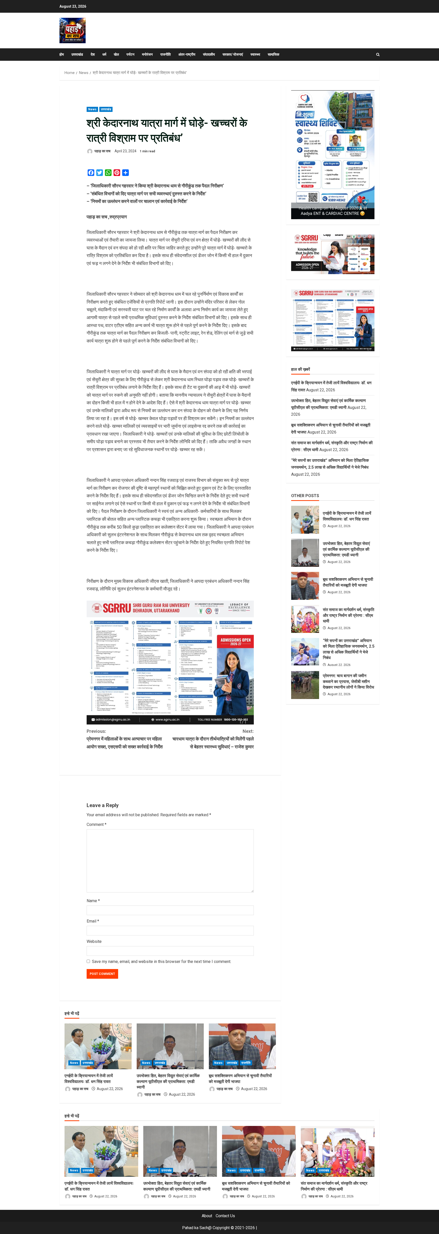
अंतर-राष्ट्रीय (186, 54)
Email (93, 921)
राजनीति (165, 54)
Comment (96, 824)
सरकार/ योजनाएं (233, 54)
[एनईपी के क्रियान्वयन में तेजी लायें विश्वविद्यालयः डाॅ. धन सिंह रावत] (98, 1046)
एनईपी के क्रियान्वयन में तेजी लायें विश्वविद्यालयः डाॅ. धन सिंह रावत (305, 520)
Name (93, 900)
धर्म (104, 54)
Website (94, 941)
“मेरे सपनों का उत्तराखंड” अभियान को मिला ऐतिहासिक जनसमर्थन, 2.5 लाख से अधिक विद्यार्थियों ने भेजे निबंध (305, 652)
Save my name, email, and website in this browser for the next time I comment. (161, 961)
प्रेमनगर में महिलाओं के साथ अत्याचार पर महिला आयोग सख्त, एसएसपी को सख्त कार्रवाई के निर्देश (125, 738)
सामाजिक (273, 54)
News (92, 109)
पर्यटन (130, 54)
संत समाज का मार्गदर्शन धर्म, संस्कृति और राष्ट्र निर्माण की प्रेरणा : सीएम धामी (305, 619)
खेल (116, 54)
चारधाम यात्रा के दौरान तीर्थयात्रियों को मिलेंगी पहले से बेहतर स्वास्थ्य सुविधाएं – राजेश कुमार (213, 738)
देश (93, 54)
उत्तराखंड (77, 54)
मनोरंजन (147, 54)
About (207, 1215)
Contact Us (225, 1215)
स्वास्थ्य (255, 54)
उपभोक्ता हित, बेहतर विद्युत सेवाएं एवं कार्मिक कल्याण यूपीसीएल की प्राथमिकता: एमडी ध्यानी (168, 1081)
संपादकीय (209, 54)
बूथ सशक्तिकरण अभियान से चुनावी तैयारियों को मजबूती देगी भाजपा (305, 586)
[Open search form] (378, 55)
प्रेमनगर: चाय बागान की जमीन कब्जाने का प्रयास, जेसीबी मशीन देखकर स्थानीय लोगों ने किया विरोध (305, 685)
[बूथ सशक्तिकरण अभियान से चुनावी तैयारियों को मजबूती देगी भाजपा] (242, 1046)
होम (61, 54)
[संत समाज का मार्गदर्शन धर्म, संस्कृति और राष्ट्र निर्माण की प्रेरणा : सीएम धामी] (337, 1151)
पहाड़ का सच (102, 151)
